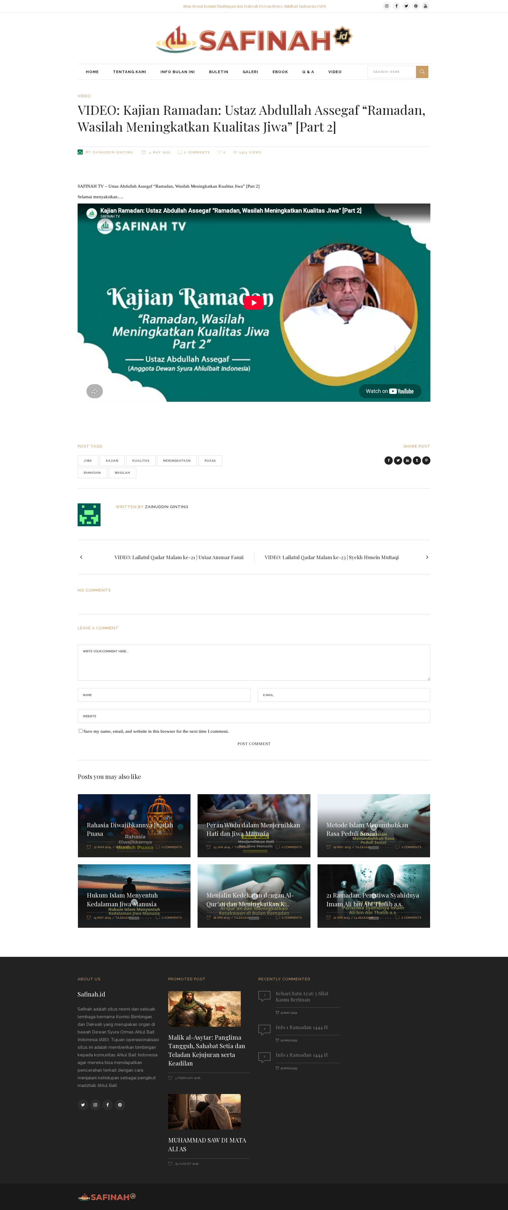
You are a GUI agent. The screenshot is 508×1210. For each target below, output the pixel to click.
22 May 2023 (342, 847)
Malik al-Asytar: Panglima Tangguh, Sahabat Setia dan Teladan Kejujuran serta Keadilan (206, 1050)
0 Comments (197, 152)
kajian (112, 460)
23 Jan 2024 (222, 847)
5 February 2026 (187, 1078)
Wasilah (122, 472)
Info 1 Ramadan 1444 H (302, 1027)
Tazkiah (242, 847)
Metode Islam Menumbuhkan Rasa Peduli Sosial (367, 829)
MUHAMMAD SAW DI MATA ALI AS (207, 1144)
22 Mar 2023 (288, 1040)
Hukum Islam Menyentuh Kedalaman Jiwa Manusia (122, 899)
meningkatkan (177, 460)
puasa (210, 460)
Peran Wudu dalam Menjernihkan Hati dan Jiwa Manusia (253, 829)
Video (84, 96)
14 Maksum (364, 917)
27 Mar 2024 (102, 847)
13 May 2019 (288, 1012)
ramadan (92, 472)
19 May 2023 (102, 917)
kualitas (140, 460)
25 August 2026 (186, 1163)
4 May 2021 (159, 152)
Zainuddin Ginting (113, 152)
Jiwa (88, 460)
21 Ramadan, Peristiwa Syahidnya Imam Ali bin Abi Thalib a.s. (372, 899)
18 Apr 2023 (221, 917)
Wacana (123, 847)
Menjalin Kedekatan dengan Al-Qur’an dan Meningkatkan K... (250, 899)
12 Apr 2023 (341, 917)
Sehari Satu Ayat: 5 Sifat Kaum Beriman (302, 996)
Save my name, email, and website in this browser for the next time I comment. (156, 731)
